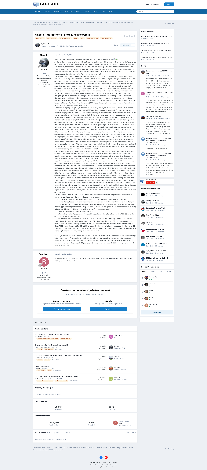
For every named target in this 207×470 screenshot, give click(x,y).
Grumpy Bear (152, 119)
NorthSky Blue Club (154, 236)
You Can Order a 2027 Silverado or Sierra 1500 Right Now (156, 37)
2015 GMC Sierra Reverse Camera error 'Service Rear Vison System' (59, 355)
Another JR (153, 304)
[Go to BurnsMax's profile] (44, 262)
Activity (95, 11)
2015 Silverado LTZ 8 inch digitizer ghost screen (52, 334)
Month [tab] (152, 271)
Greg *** (40, 358)
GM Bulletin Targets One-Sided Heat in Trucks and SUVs (155, 57)
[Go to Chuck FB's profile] (143, 93)
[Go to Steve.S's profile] (37, 45)
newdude (152, 284)
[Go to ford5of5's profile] (111, 368)
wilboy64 (40, 336)
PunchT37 (152, 297)
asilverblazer (118, 335)
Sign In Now (109, 309)
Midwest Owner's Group (156, 244)
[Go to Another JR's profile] (146, 305)
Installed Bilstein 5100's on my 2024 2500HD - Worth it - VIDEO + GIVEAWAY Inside (158, 140)
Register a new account (62, 309)
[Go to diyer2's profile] (146, 291)
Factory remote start (42, 366)
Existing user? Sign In (154, 4)
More (110, 11)
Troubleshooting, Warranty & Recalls (70, 46)
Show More (157, 312)
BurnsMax (43, 254)
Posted (163, 75)
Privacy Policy (95, 462)
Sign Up (169, 4)
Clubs (78, 11)
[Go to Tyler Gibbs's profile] (143, 72)
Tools (103, 11)
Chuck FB (151, 97)
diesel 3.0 (150, 222)
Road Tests (68, 11)
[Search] (171, 11)
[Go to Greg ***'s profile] (111, 358)
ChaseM (117, 378)
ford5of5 (117, 367)
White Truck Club (153, 201)
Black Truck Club (153, 193)
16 (45, 74)
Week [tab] (144, 271)
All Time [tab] (169, 271)
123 (44, 273)
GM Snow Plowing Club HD (157, 258)
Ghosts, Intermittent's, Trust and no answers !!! (51, 345)
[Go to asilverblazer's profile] (111, 337)
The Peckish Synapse (153, 116)
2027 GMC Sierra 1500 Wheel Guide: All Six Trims (155, 43)
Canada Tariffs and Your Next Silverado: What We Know (155, 50)
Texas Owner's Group (155, 229)
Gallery (86, 11)
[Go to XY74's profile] (143, 139)
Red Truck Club (152, 215)
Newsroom (57, 11)
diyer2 (151, 291)
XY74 (149, 145)
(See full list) (131, 433)
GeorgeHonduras (43, 379)
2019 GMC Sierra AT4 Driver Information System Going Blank (56, 377)
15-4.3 (39, 368)
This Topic (163, 11)
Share (115, 45)
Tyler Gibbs (152, 75)
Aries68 (121, 424)
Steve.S (46, 44)
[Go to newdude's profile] (146, 284)
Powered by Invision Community (103, 467)
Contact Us (106, 462)
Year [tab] (161, 271)
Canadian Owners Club (155, 208)
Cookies (114, 462)
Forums (37, 11)
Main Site (47, 11)
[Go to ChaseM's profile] (111, 379)
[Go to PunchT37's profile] (146, 298)
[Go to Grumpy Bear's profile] (143, 117)
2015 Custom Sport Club (156, 251)
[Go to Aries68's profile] (115, 423)
